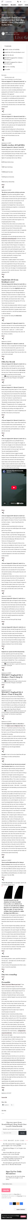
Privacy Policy (19, 1196)
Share (3, 108)
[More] (15, 29)
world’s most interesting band (9, 238)
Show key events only (11, 78)
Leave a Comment (21, 1209)
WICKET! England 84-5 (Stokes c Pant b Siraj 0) (13, 58)
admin (6, 32)
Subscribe (22, 1133)
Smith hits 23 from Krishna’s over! (15, 52)
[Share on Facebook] (5, 29)
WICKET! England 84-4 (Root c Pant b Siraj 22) (13, 63)
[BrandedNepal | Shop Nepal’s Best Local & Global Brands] (8, 1)
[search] (18, 1)
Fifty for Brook (9, 55)
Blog (3, 14)
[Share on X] (8, 29)
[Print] (13, 29)
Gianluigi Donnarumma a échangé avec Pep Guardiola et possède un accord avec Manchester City (13, 1158)
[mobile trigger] (3, 1)
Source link (4, 1097)
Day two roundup (10, 66)
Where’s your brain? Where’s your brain (11, 984)
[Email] (10, 29)
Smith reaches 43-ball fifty (12, 49)
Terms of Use (9, 1217)
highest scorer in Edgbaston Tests (15, 725)
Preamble (7, 69)
